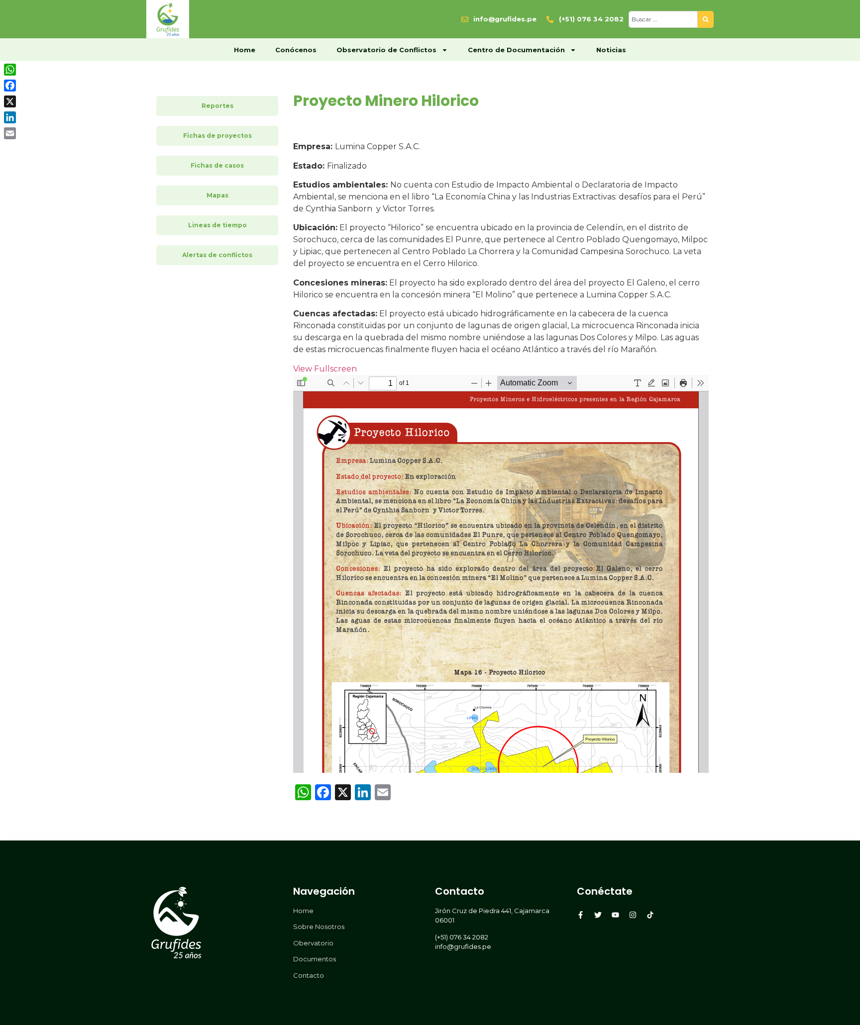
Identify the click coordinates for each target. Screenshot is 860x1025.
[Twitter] (598, 915)
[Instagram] (633, 915)
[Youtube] (615, 915)
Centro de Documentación (516, 50)
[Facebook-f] (580, 915)
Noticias (611, 50)
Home (244, 50)
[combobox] (663, 19)
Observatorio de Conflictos (386, 50)
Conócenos (296, 50)
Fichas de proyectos (217, 135)
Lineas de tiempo (217, 225)
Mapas (217, 195)
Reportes (217, 105)
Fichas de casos (217, 165)
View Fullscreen (325, 368)
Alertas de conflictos (217, 255)
